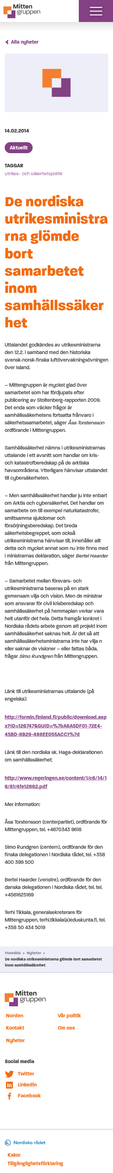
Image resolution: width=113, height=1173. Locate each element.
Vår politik (69, 1016)
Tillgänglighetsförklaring (35, 1163)
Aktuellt (19, 148)
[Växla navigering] (96, 11)
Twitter (26, 1074)
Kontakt (15, 1028)
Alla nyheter (25, 42)
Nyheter (34, 953)
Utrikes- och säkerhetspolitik (33, 173)
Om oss (66, 1028)
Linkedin (27, 1085)
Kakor (14, 1155)
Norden (14, 1016)
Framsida (13, 953)
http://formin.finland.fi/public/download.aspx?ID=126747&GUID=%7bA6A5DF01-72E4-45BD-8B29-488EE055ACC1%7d (56, 725)
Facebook (29, 1096)
